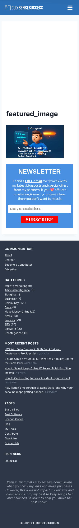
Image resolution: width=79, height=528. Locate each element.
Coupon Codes (14, 419)
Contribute (11, 433)
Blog (7, 423)
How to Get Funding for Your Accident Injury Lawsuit (37, 378)
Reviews (10, 320)
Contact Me (12, 443)
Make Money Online (17, 311)
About (8, 255)
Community (12, 302)
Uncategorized (14, 333)
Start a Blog (12, 409)
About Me (11, 438)
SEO (7, 324)
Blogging (10, 294)
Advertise (10, 269)
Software (10, 328)
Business (10, 298)
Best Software (13, 414)
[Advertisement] (39, 67)
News (8, 315)
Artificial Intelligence (17, 290)
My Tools (10, 428)
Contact (10, 259)
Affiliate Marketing (16, 285)
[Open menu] (69, 7)
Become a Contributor (18, 264)
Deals (8, 307)
